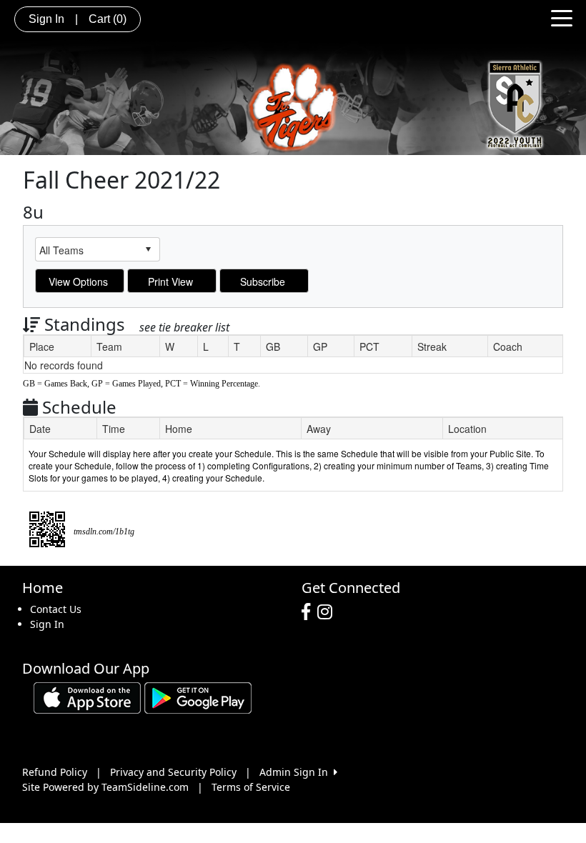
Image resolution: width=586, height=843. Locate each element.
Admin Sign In (296, 772)
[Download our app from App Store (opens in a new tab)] (87, 696)
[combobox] (86, 249)
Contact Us (55, 609)
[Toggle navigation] (561, 17)
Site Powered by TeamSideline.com (105, 787)
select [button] (147, 249)
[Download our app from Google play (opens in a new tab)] (198, 696)
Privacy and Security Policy (173, 772)
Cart (107, 19)
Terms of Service (251, 787)
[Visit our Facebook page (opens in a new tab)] (309, 612)
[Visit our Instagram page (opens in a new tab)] (328, 612)
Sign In (47, 624)
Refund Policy (54, 772)
